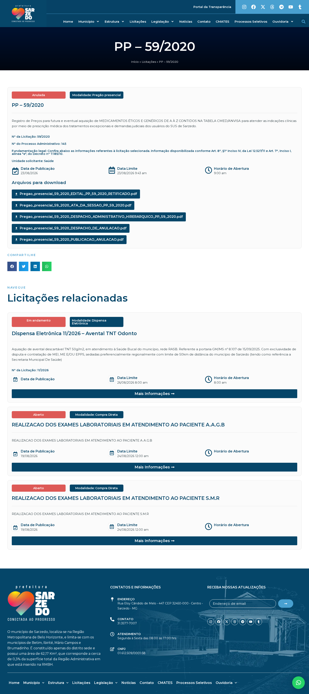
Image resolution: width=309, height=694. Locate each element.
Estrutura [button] (112, 22)
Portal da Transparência (212, 7)
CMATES (222, 22)
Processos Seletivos (251, 22)
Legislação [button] (160, 22)
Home (68, 22)
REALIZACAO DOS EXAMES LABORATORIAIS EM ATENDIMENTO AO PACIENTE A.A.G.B (118, 425)
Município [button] (86, 22)
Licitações (138, 22)
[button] (303, 21)
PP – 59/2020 (28, 105)
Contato (203, 22)
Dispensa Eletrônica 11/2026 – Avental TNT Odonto (74, 333)
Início (135, 61)
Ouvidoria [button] (280, 22)
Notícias (185, 22)
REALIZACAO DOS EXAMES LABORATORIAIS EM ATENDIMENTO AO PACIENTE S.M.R (115, 498)
